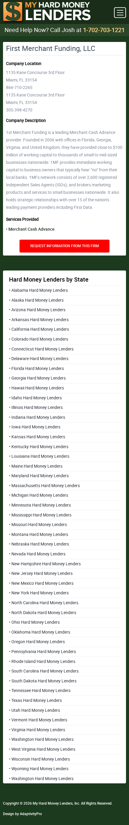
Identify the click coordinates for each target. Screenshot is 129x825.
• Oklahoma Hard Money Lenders (39, 632)
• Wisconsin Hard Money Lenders (39, 759)
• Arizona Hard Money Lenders (37, 309)
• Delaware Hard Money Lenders (38, 358)
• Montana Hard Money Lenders (38, 534)
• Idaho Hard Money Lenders (35, 397)
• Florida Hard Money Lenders (36, 368)
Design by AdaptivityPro (22, 814)
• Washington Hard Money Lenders (41, 739)
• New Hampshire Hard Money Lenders (45, 563)
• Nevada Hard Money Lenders (37, 553)
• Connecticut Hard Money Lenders (41, 349)
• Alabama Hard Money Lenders (38, 290)
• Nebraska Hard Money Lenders (39, 544)
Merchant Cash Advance (31, 229)
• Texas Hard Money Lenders (35, 700)
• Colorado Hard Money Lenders (38, 339)
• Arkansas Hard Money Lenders (39, 319)
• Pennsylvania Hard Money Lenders (42, 651)
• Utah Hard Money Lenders (34, 710)
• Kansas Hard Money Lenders (37, 436)
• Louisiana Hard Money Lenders (39, 456)
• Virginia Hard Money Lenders (37, 729)
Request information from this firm (64, 246)
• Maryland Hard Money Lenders (39, 475)
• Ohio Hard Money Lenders (34, 622)
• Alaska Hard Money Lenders (36, 300)
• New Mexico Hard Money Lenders (41, 583)
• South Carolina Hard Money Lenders (44, 671)
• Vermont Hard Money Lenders (38, 719)
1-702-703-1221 (104, 30)
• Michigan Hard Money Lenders (38, 495)
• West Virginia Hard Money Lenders (42, 749)
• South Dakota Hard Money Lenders (42, 681)
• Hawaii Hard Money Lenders (36, 388)
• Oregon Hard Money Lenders (37, 641)
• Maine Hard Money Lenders (35, 466)
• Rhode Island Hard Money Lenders (42, 661)
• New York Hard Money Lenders (39, 592)
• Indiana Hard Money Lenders (37, 417)
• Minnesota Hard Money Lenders (40, 505)
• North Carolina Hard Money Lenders (43, 602)
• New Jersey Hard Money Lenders (41, 573)
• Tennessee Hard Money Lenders (39, 690)
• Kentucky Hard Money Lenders (38, 446)
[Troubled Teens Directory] (47, 12)
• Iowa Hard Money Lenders (34, 426)
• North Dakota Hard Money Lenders (42, 612)
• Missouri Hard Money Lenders (38, 524)
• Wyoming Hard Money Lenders (38, 768)
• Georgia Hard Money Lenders (37, 378)
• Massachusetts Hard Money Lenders (44, 485)
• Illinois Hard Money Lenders (36, 407)
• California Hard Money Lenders (39, 329)
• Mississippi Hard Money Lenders (40, 515)
